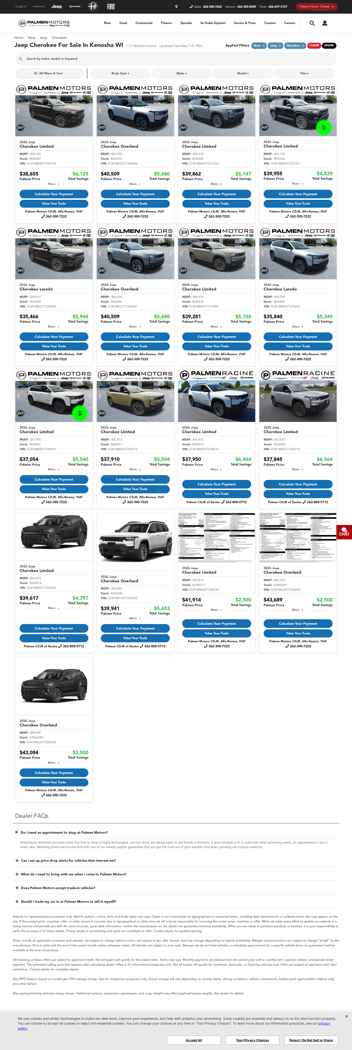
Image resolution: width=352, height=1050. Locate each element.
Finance (166, 23)
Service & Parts (245, 23)
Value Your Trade (54, 203)
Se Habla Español (212, 23)
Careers (289, 23)
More (51, 184)
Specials (186, 23)
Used (123, 23)
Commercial (144, 23)
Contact (270, 23)
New (107, 23)
